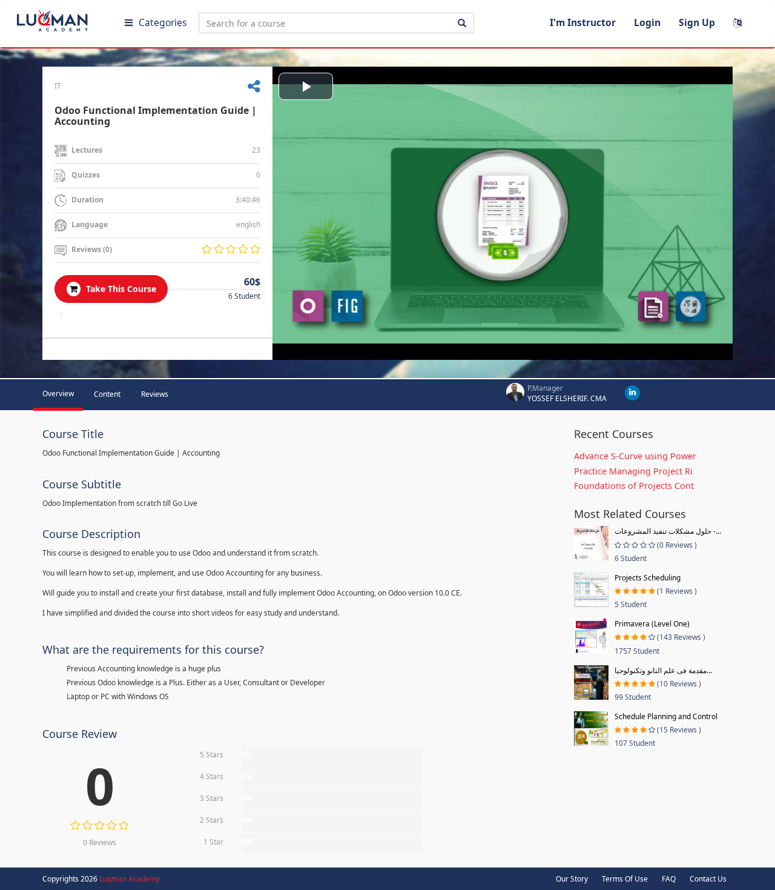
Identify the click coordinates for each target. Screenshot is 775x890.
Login (647, 22)
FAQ (669, 879)
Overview (58, 393)
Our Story (572, 879)
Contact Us (708, 879)
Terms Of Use (625, 879)
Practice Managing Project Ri (633, 471)
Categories (162, 22)
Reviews (154, 394)
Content (107, 394)
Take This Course (120, 288)
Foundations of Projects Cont (634, 485)
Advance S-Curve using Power (635, 456)
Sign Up (697, 22)
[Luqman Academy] (61, 18)
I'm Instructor (583, 22)
